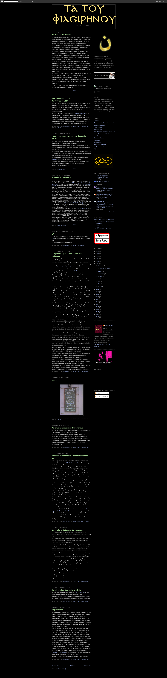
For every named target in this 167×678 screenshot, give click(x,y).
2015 (97, 299)
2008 (97, 317)
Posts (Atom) (62, 669)
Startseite (72, 665)
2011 (97, 309)
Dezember (101, 266)
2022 (97, 258)
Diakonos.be (100, 201)
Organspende (57, 610)
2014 (97, 302)
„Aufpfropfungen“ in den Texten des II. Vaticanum (68, 255)
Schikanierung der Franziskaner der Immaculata (71, 183)
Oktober (100, 271)
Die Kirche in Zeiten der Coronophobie (67, 530)
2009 (97, 314)
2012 (97, 307)
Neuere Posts (55, 665)
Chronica (96, 120)
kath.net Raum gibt (82, 208)
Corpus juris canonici (100, 125)
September (101, 273)
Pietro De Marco (74, 271)
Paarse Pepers (100, 187)
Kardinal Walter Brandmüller (64, 267)
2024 (97, 253)
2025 (97, 251)
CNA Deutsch (98, 127)
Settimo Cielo (74, 203)
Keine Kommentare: (83, 90)
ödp (95, 149)
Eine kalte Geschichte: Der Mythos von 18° (61, 99)
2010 (97, 312)
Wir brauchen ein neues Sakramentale (67, 428)
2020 (97, 263)
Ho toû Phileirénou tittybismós (102, 228)
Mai (99, 281)
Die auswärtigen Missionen (104, 194)
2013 (97, 304)
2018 (97, 292)
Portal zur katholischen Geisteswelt (104, 123)
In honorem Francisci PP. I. (63, 178)
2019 (97, 289)
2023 (97, 256)
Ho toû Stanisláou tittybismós (102, 226)
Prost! (54, 380)
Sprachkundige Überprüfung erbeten (67, 590)
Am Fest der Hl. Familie (61, 35)
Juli (99, 279)
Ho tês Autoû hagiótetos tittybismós (104, 219)
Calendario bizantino (99, 138)
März (99, 284)
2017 (97, 294)
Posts (98, 393)
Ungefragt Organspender (59, 652)
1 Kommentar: (81, 245)
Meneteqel (97, 140)
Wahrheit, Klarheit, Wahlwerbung (104, 183)
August (100, 276)
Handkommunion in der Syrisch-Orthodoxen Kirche (70, 457)
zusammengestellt (57, 159)
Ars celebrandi (98, 142)
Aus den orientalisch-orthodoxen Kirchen (70, 463)
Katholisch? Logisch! (102, 181)
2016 (97, 297)
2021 (97, 261)
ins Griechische (80, 592)
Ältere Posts (87, 665)
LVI (53, 234)
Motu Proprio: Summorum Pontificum (104, 131)
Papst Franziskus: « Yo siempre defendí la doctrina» (69, 137)
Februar (100, 286)
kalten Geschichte (80, 113)
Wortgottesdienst (99, 147)
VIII (53, 238)
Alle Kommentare (101, 396)
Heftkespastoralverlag (100, 144)
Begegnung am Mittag (102, 177)
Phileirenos (109, 325)
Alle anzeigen (112, 211)
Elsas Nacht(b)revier (102, 175)
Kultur (59, 127)
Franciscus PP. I (62, 169)
